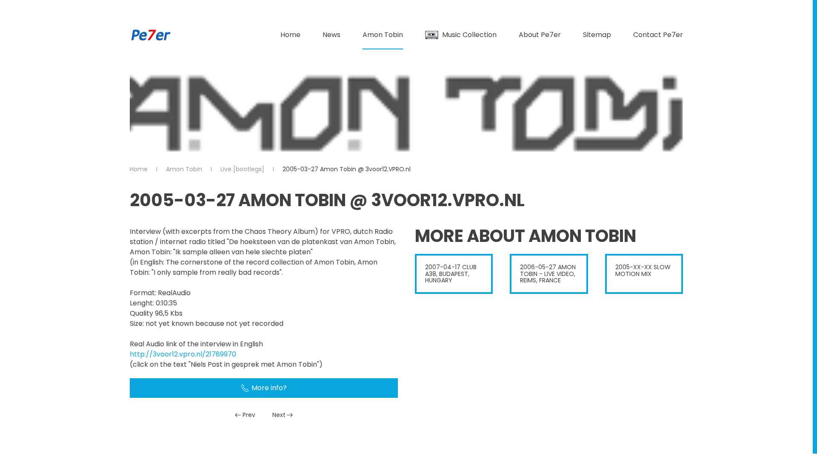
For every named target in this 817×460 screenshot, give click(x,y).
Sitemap (597, 35)
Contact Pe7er (658, 35)
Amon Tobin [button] (383, 35)
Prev (249, 415)
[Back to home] (151, 35)
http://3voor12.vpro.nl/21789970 (183, 354)
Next (279, 415)
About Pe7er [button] (540, 35)
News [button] (331, 35)
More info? (269, 388)
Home (290, 35)
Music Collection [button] (469, 35)
